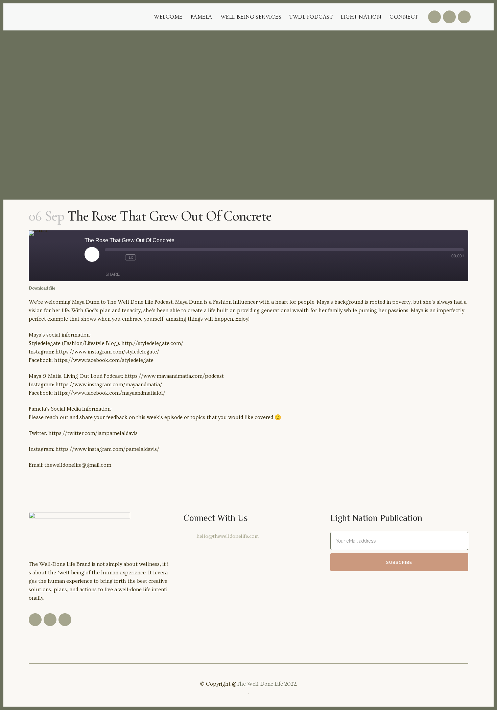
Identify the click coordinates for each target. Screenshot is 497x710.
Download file (42, 288)
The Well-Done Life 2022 (266, 684)
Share (112, 274)
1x (130, 257)
